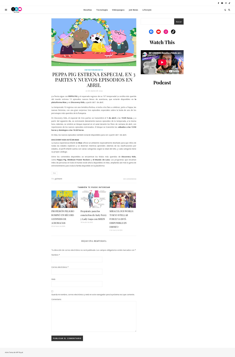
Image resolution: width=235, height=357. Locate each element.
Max (54, 173)
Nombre (55, 255)
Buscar (179, 21)
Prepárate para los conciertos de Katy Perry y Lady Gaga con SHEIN (94, 215)
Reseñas (88, 10)
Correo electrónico (60, 267)
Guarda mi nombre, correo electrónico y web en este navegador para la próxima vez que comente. (93, 294)
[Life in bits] (16, 10)
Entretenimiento (94, 70)
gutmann (58, 179)
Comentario (56, 299)
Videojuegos (118, 10)
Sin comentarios (129, 179)
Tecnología (102, 10)
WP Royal (19, 352)
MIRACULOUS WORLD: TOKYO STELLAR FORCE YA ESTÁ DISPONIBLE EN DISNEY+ (122, 219)
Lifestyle (147, 10)
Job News (133, 10)
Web (53, 279)
